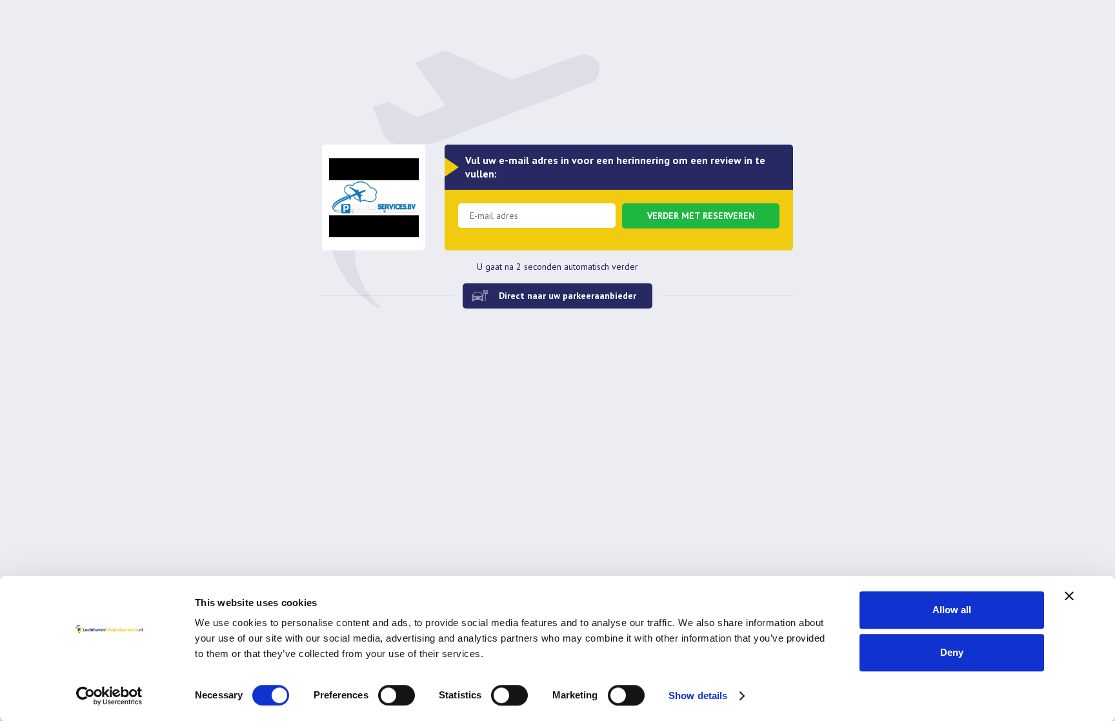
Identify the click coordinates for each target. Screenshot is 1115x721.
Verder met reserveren (701, 215)
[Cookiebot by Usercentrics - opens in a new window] (109, 696)
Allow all (951, 609)
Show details (697, 695)
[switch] (396, 695)
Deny (951, 652)
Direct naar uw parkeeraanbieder (567, 295)
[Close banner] (1069, 595)
